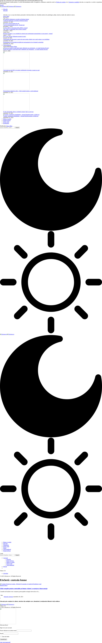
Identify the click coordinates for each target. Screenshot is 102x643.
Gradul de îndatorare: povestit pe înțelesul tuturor (15, 20)
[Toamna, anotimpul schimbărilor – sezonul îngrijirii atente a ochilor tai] (21, 114)
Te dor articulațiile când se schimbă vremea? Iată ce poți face (18, 111)
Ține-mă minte (5, 636)
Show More (9, 126)
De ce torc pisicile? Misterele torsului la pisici (14, 36)
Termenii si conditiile (74, 2)
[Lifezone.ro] (10, 6)
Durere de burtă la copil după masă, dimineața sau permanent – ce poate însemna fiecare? (25, 49)
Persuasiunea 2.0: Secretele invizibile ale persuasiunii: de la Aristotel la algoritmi (23, 42)
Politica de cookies (61, 2)
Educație (5, 10)
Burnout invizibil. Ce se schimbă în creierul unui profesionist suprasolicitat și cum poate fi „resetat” (28, 33)
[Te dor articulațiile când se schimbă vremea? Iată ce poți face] (16, 110)
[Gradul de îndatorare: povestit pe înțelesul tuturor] (16, 19)
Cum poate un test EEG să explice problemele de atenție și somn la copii (21, 70)
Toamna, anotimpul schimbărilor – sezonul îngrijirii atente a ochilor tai (20, 116)
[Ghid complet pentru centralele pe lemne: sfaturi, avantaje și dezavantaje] (20, 584)
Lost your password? (5, 642)
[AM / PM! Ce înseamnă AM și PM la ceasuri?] (15, 28)
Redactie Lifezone (8, 596)
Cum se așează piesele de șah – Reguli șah (13, 25)
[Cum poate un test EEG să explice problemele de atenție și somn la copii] (16, 68)
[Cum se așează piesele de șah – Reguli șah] (11, 23)
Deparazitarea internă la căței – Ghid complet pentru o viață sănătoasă (20, 91)
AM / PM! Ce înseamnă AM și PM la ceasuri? (14, 29)
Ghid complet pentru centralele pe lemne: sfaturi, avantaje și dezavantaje (23, 588)
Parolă (1, 633)
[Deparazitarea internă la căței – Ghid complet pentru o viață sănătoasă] (16, 89)
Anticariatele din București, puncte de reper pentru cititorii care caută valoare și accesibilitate (26, 39)
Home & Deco (3, 585)
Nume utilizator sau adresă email (8, 630)
